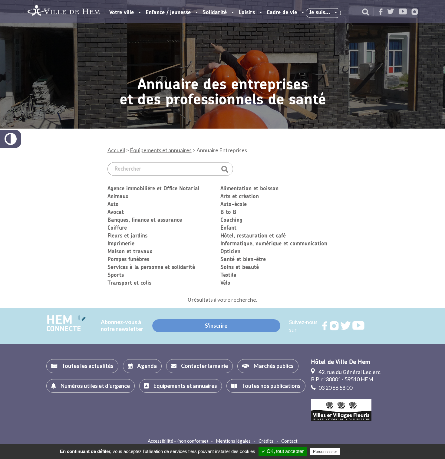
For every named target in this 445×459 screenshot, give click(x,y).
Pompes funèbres (128, 259)
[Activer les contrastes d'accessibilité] (10, 139)
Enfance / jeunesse (168, 12)
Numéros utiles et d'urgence (95, 385)
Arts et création (239, 196)
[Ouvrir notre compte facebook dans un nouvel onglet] (381, 12)
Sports (115, 275)
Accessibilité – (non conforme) (178, 441)
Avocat (115, 212)
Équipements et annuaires (161, 150)
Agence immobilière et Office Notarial (153, 189)
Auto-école (233, 204)
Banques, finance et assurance (144, 220)
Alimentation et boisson (249, 189)
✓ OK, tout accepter (283, 451)
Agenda (147, 365)
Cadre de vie (282, 12)
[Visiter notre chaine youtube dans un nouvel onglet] (403, 11)
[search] (365, 12)
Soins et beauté (239, 267)
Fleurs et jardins (127, 236)
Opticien (230, 251)
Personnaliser (325, 451)
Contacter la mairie (204, 365)
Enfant (228, 228)
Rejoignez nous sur (325, 325)
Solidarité (215, 12)
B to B (228, 212)
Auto (113, 204)
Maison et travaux (129, 251)
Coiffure (117, 228)
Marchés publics (274, 365)
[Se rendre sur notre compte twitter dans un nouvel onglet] (390, 11)
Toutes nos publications (271, 385)
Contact (289, 441)
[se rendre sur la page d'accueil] (63, 11)
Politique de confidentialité (366, 451)
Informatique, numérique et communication (273, 244)
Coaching (231, 220)
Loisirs (247, 12)
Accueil (116, 150)
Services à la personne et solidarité (151, 267)
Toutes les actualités (88, 365)
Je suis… (319, 12)
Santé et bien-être (243, 259)
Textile (228, 275)
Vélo (225, 283)
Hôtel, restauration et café (253, 236)
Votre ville (121, 12)
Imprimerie (120, 244)
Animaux (117, 196)
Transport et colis (129, 283)
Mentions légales (233, 441)
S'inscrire (216, 325)
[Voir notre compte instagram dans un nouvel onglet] (414, 12)
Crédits (266, 441)
